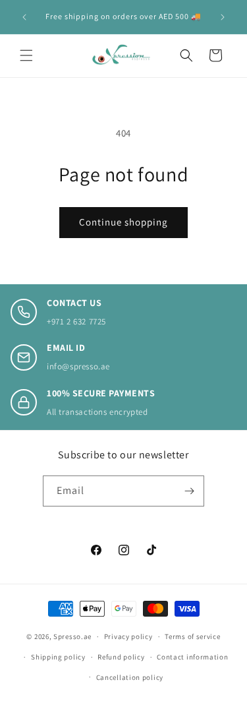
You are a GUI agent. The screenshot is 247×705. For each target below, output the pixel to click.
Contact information (192, 656)
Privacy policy (128, 636)
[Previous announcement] (24, 17)
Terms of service (192, 636)
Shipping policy (58, 656)
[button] (26, 55)
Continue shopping (123, 222)
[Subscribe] (189, 490)
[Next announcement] (222, 17)
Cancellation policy (129, 677)
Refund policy (120, 656)
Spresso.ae (72, 636)
